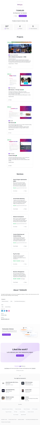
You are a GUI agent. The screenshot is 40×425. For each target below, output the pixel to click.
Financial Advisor (22, 411)
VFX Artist (15, 411)
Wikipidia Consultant (10, 397)
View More (20, 404)
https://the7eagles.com (5, 319)
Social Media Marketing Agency (20, 301)
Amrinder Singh (28, 389)
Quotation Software (21, 419)
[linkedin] (2, 311)
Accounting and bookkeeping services (32, 419)
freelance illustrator (31, 411)
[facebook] (7, 311)
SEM (11, 301)
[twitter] (4, 311)
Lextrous (27, 397)
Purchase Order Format (12, 419)
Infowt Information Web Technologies (12, 382)
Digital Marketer (23, 414)
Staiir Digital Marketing (10, 389)
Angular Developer (8, 411)
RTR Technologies (29, 382)
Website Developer (5, 301)
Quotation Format (4, 419)
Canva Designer (16, 414)
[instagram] (9, 311)
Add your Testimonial (6, 334)
